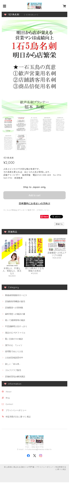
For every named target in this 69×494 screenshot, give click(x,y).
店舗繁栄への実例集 (14, 307)
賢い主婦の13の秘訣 (14, 339)
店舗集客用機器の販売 (15, 301)
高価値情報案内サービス (16, 295)
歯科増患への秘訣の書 (15, 314)
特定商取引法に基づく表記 (18, 416)
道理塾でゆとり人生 (14, 351)
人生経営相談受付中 (14, 357)
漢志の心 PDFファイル (15, 332)
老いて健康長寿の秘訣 (15, 320)
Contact (9, 404)
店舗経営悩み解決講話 (15, 376)
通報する (59, 224)
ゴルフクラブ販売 (13, 370)
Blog (8, 397)
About (8, 391)
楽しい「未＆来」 (13, 364)
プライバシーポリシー (16, 410)
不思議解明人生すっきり (16, 326)
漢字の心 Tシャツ (13, 345)
